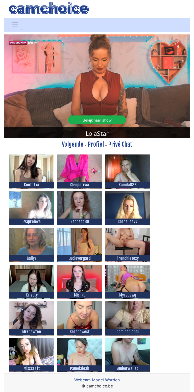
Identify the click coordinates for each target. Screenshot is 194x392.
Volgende (72, 144)
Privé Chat (120, 144)
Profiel (96, 144)
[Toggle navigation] (15, 25)
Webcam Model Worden (97, 379)
